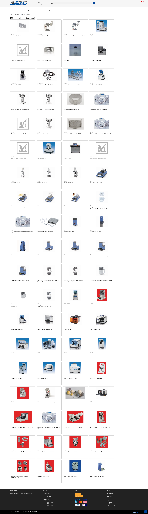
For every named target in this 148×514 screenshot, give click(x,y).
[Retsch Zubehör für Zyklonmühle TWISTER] (23, 44)
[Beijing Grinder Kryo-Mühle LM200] (76, 142)
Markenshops (26, 10)
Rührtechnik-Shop (79, 496)
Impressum (25, 511)
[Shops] (134, 512)
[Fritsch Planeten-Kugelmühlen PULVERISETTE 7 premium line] (23, 411)
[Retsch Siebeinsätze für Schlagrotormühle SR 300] (102, 93)
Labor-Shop (78, 493)
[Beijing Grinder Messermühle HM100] (76, 289)
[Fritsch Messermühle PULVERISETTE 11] (102, 289)
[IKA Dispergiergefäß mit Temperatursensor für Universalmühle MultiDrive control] (50, 289)
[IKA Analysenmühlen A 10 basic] (76, 216)
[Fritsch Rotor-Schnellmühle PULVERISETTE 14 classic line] (102, 411)
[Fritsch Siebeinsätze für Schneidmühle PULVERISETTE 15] (102, 436)
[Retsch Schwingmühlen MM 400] (102, 313)
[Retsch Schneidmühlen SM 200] (50, 167)
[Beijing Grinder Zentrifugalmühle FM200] (23, 69)
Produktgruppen (15, 10)
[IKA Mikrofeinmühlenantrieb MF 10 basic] (102, 460)
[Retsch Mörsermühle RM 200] (50, 142)
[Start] (133, 512)
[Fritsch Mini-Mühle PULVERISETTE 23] (50, 460)
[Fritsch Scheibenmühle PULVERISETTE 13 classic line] (76, 411)
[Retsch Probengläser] (76, 44)
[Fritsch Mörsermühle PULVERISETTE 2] (102, 362)
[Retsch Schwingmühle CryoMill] (76, 338)
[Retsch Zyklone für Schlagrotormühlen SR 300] (23, 118)
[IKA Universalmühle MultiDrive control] (76, 240)
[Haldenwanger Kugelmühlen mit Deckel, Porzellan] (76, 460)
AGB (36, 511)
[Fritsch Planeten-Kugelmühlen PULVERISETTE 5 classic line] (23, 387)
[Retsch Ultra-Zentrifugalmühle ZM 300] (102, 69)
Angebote (41, 10)
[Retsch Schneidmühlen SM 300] (76, 167)
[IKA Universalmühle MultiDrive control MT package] (102, 240)
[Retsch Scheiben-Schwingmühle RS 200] (102, 338)
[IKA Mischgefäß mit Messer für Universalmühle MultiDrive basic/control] (50, 264)
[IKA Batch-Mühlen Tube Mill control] (102, 167)
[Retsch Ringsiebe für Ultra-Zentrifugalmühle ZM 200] (76, 69)
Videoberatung (110, 493)
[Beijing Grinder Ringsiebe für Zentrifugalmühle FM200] (50, 69)
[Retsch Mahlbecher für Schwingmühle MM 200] (50, 338)
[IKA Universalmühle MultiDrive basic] (50, 240)
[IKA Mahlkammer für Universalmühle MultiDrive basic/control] (102, 264)
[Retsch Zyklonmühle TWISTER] (102, 20)
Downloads (110, 502)
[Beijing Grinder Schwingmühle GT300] (76, 313)
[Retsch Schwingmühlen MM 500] (23, 338)
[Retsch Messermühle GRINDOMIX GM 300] (50, 313)
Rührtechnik (110, 496)
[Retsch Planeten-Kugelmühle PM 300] (50, 362)
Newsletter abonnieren (113, 505)
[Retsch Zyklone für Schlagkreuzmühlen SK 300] (23, 142)
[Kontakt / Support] (137, 512)
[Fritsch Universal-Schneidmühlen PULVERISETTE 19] (50, 436)
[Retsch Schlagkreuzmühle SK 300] (50, 118)
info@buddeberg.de (39, 4)
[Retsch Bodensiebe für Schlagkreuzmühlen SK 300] (76, 118)
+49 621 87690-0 (47, 497)
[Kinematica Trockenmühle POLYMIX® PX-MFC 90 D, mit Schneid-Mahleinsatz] (76, 20)
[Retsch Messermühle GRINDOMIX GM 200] (23, 313)
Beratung (48, 10)
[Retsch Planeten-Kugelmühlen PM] (23, 362)
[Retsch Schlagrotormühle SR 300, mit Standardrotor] (23, 93)
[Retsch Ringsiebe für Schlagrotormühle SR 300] (76, 93)
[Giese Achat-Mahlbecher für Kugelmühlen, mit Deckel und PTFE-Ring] (50, 411)
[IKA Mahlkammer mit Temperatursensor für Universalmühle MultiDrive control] (23, 289)
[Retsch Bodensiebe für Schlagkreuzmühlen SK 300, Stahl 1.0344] (102, 118)
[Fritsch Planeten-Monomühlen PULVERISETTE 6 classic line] (50, 387)
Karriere (109, 503)
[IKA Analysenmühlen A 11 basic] (102, 216)
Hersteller (34, 10)
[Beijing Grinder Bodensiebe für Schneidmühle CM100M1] (102, 142)
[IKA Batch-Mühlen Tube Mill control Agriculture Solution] (23, 191)
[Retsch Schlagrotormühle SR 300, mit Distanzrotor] (50, 93)
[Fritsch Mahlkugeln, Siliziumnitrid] (76, 387)
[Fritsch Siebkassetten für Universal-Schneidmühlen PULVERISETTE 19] (23, 460)
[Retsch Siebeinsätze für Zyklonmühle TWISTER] (50, 44)
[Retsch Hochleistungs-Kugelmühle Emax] (76, 362)
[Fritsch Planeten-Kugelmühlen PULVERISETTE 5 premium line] (102, 387)
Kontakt (109, 494)
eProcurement (110, 500)
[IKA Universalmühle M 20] (23, 240)
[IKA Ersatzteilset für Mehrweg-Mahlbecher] (50, 216)
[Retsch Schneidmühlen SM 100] (23, 167)
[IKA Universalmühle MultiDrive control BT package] (23, 264)
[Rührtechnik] (135, 512)
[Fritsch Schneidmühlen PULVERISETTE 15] (76, 436)
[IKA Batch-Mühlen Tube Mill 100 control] (50, 191)
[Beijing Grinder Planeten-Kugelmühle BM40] (102, 44)
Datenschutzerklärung (31, 511)
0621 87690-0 (38, 2)
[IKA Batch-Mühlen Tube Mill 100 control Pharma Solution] (76, 191)
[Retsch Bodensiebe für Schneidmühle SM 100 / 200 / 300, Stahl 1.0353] (23, 20)
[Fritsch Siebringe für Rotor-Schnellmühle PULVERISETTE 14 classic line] (23, 436)
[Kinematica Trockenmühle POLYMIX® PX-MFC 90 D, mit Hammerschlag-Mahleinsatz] (50, 20)
